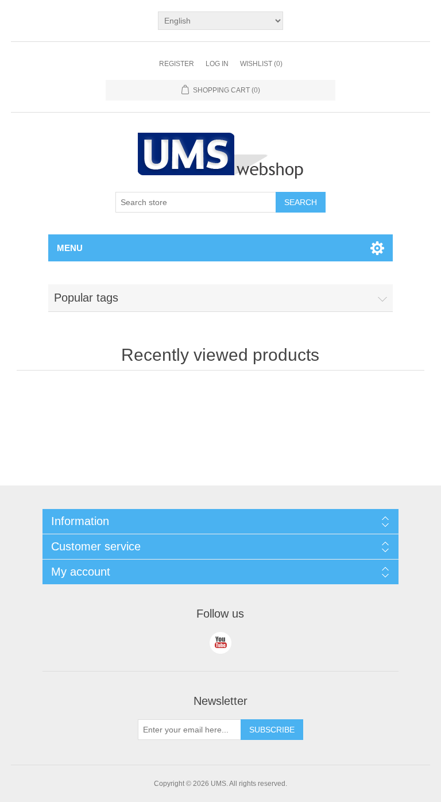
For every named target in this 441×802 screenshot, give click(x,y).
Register (176, 64)
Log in (217, 64)
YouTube (220, 643)
